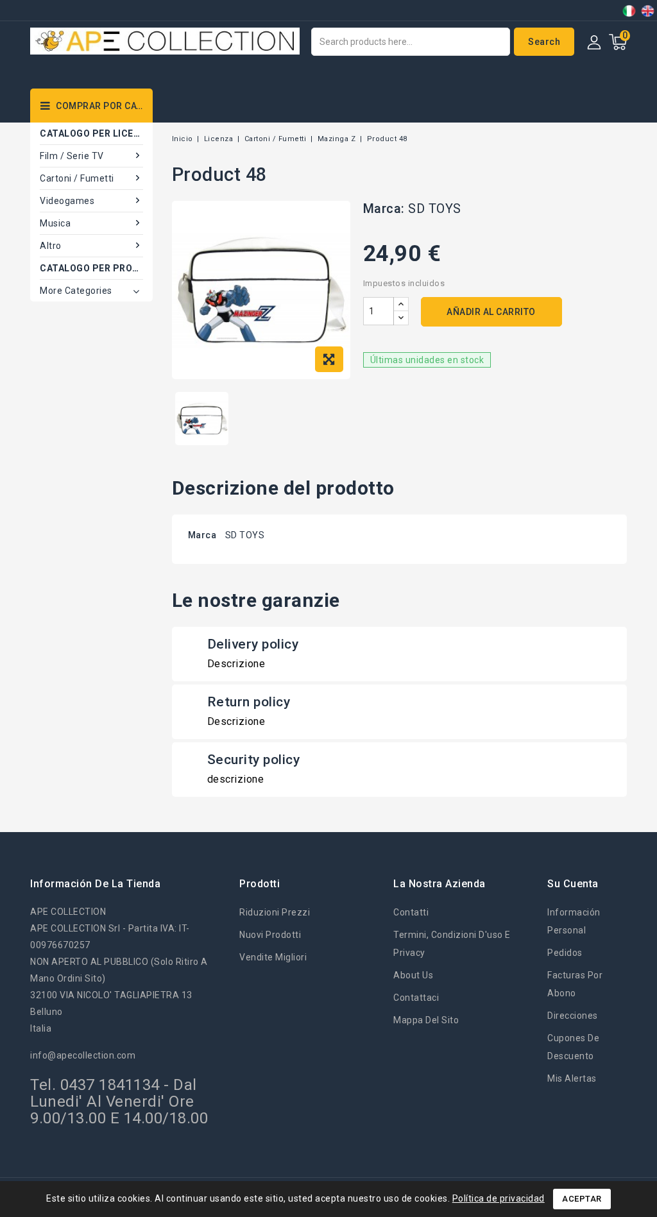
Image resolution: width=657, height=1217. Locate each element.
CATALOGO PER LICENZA (91, 133)
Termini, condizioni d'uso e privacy (452, 944)
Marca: (384, 208)
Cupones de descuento (573, 1047)
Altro (51, 246)
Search (544, 42)
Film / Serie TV (72, 156)
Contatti (411, 912)
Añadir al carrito (491, 312)
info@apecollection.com (82, 1055)
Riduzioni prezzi (274, 912)
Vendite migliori (273, 957)
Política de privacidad (498, 1198)
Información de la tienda (95, 884)
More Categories (76, 290)
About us (413, 975)
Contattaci (416, 997)
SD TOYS (434, 208)
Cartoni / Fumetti (77, 178)
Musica (55, 223)
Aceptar (582, 1199)
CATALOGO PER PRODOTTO (91, 268)
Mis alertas (572, 1078)
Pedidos (565, 953)
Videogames (67, 201)
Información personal (574, 921)
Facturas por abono (574, 984)
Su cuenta (573, 884)
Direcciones (572, 1015)
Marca (202, 535)
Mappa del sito (426, 1020)
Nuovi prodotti (270, 935)
